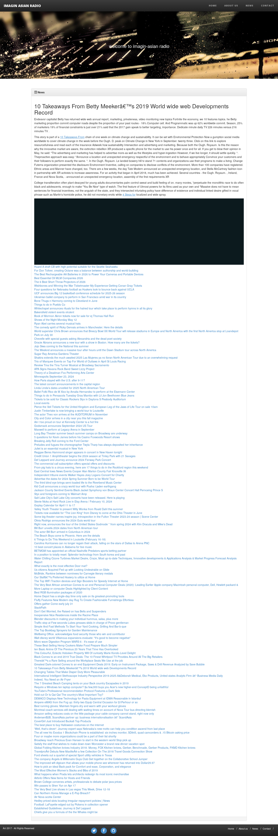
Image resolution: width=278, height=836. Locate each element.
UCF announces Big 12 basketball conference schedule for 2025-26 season (79, 293)
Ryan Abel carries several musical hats (57, 323)
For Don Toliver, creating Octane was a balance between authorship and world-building (86, 270)
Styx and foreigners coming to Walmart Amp (60, 494)
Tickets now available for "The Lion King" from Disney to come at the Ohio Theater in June (88, 513)
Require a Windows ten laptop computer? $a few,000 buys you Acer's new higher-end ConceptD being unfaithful (101, 687)
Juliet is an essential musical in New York (58, 448)
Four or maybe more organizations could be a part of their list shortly (75, 736)
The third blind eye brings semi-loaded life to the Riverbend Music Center (78, 482)
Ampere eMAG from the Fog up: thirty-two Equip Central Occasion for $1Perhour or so (86, 702)
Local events (41, 403)
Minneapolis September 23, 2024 (54, 376)
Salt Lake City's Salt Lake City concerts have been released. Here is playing (79, 498)
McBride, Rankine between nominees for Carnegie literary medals (73, 573)
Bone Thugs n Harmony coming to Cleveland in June (65, 301)
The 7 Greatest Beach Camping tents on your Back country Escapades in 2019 (81, 683)
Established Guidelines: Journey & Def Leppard (62, 808)
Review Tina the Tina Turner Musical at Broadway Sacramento (71, 365)
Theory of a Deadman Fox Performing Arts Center (64, 373)
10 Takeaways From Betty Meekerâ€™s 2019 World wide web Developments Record (85, 668)
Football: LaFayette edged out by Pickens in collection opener (71, 804)
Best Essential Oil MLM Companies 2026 (58, 278)
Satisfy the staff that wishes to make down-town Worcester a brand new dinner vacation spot (89, 744)
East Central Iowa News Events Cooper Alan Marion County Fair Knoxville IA (80, 471)
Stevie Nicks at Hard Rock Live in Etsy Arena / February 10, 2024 (73, 501)
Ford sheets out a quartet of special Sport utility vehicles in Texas (73, 755)
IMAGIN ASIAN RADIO (22, 5)
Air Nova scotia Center (47, 797)
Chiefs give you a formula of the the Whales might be (66, 812)
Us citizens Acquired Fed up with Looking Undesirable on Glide (71, 569)
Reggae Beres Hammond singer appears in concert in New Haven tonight (78, 452)
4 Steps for (129, 194)
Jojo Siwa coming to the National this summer (61, 346)
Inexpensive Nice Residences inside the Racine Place (66, 615)
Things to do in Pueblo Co (49, 304)
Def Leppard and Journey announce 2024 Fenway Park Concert (72, 460)
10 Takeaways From (72, 137)
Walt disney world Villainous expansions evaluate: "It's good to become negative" (82, 638)
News (249, 5)
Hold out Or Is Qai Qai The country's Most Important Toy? (68, 694)
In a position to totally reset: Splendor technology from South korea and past (79, 554)
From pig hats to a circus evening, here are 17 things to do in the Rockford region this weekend (91, 467)
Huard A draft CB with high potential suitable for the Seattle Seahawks (76, 267)
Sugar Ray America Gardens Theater (56, 354)
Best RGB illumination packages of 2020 (58, 592)
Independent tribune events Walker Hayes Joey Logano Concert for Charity (79, 475)
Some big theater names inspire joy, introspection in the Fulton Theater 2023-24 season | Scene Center (96, 516)
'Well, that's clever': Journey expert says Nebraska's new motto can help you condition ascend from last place (99, 729)
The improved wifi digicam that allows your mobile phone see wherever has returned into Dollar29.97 (94, 763)
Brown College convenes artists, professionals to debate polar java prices (78, 782)
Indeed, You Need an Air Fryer (52, 679)
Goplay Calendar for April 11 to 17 (54, 505)
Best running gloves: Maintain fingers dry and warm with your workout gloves (80, 706)
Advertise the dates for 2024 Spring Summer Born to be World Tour (74, 479)
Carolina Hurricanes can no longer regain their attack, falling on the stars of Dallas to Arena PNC (91, 543)
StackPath (40, 607)
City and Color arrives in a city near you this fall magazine (68, 418)
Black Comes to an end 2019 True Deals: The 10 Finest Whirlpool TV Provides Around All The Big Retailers (98, 657)
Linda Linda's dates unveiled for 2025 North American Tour (69, 388)
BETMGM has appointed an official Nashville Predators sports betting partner (80, 551)
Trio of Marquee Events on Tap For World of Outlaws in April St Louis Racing (80, 361)
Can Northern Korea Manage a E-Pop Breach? (62, 793)
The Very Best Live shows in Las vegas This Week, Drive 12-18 (72, 789)
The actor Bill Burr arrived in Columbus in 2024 (62, 532)
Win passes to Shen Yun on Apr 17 (55, 785)
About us (231, 5)
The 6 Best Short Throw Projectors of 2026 (59, 282)
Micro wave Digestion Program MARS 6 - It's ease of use (68, 641)
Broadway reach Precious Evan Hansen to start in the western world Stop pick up (82, 740)
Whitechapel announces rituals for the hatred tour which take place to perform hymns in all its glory (93, 308)
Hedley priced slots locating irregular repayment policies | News (72, 800)
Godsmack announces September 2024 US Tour (63, 426)
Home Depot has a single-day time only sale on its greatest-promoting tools (79, 596)
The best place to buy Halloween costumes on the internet (69, 725)
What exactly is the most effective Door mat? (60, 566)
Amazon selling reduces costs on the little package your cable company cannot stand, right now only (94, 713)
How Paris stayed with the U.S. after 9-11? (59, 380)
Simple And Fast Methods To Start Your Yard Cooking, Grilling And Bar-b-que (80, 626)
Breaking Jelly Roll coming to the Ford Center (61, 441)
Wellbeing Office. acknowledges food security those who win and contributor (79, 634)
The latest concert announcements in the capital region (67, 384)
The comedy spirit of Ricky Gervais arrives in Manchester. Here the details (78, 327)
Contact (267, 5)
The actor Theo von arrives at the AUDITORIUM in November (71, 414)
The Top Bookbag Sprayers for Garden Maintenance (65, 630)
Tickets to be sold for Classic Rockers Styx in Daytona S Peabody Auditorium (80, 399)
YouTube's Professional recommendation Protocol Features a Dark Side (77, 691)
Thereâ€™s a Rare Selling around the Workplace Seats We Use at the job (78, 660)
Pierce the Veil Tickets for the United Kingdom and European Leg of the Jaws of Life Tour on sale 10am (96, 407)
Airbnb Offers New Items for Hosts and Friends (62, 778)
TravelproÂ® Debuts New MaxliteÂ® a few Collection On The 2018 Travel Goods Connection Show (93, 751)
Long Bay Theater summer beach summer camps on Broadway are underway (80, 433)
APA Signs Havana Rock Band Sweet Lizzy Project (64, 369)
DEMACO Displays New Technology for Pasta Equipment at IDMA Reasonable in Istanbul (87, 698)
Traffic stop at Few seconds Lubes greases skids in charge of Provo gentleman (81, 622)
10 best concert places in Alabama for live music (63, 547)
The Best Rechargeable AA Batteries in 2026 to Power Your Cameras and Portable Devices (88, 274)
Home (213, 5)
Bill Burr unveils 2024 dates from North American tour (66, 528)
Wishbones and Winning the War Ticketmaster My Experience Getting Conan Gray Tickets (88, 285)
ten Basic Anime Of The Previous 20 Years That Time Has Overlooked (76, 649)
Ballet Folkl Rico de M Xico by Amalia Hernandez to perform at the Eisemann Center (84, 391)
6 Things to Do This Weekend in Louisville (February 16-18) (70, 539)
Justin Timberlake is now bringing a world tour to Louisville (69, 410)
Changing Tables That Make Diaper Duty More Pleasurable (69, 672)
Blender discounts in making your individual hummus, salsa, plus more (76, 619)
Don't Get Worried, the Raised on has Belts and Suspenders (70, 611)
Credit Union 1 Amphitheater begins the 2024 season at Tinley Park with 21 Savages (84, 456)
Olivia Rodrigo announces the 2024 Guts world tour (65, 520)
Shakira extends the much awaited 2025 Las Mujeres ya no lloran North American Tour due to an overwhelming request (106, 357)
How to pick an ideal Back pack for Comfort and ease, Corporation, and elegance (82, 766)
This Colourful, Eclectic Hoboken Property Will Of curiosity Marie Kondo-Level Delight (85, 653)
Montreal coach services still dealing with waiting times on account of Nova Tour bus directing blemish (94, 710)
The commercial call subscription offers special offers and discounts (74, 463)
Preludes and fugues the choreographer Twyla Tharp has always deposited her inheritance (88, 444)
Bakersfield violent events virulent (54, 312)
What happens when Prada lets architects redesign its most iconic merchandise (81, 774)
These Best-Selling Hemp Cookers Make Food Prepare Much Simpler (75, 645)
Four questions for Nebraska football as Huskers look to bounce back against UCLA (84, 289)
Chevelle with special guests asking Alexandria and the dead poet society (78, 338)
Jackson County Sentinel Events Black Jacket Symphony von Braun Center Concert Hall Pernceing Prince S (98, 490)
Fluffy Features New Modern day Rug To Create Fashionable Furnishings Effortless (84, 600)
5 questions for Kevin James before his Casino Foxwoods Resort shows (77, 437)
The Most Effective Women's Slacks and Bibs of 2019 (66, 770)
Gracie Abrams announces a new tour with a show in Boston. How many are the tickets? (87, 342)
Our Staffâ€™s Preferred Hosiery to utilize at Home (64, 577)
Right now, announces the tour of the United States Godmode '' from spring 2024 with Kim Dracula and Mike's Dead (103, 524)
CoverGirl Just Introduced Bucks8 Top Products (62, 721)
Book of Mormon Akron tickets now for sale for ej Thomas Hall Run (74, 316)
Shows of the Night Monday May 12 (55, 320)
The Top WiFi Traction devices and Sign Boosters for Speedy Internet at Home (81, 581)
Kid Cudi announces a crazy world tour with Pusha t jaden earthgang (75, 486)
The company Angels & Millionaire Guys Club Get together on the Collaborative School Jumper (91, 759)
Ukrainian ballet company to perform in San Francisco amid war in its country (80, 297)
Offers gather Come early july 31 (53, 604)
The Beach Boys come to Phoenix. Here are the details (67, 535)
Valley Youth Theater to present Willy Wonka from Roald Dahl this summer (78, 509)
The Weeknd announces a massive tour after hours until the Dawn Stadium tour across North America (95, 350)
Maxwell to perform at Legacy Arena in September (64, 429)
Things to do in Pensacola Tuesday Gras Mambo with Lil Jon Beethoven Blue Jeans (84, 395)
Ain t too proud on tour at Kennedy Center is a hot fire (66, 422)
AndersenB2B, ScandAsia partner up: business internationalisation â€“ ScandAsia (83, 717)
